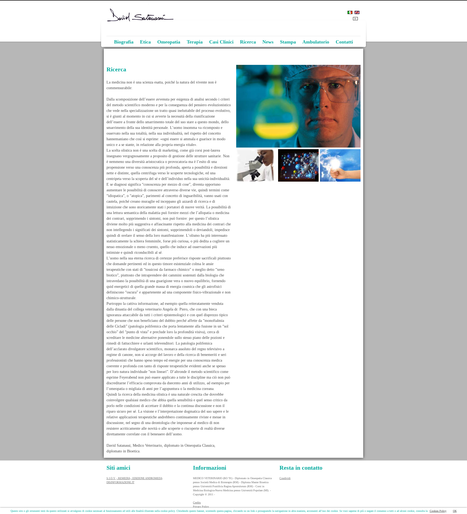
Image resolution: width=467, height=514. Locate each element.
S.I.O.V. (111, 478)
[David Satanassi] (233, 37)
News (267, 42)
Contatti (344, 42)
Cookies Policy (438, 510)
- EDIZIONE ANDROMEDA (146, 478)
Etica (145, 42)
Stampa (288, 42)
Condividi (285, 478)
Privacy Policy (201, 506)
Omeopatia (168, 42)
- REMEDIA (123, 478)
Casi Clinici (221, 42)
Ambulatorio (315, 42)
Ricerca (248, 42)
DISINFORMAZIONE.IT (120, 482)
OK (455, 510)
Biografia (124, 42)
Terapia (195, 42)
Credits (197, 502)
